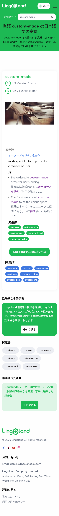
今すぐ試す (29, 329)
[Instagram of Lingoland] (18, 448)
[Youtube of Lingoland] (13, 448)
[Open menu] (55, 6)
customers (31, 366)
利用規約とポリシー (13, 501)
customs (10, 358)
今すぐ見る (29, 404)
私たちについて (11, 496)
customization (30, 358)
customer (11, 350)
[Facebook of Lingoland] (3, 448)
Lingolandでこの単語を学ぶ (29, 251)
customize (45, 350)
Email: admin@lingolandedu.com (21, 463)
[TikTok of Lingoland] (8, 448)
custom (28, 350)
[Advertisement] (29, 61)
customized (12, 366)
